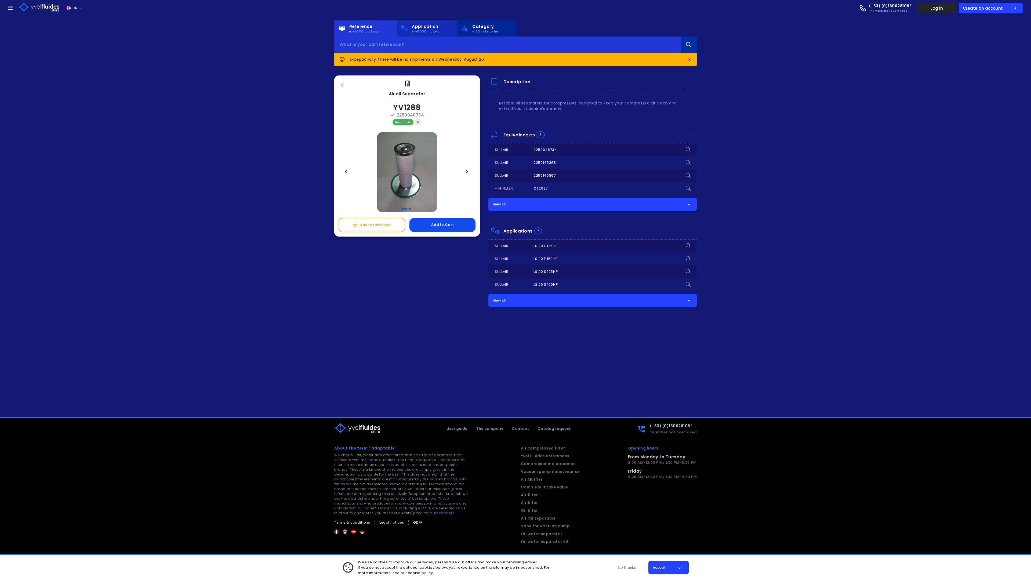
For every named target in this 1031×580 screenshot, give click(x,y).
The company (489, 428)
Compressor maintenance (548, 463)
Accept (659, 567)
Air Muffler (532, 479)
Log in (937, 8)
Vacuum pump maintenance (550, 471)
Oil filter (529, 510)
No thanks (627, 567)
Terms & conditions (352, 522)
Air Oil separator (538, 518)
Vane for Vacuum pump (545, 526)
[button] (404, 209)
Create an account (990, 8)
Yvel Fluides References (545, 456)
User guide (457, 428)
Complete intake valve (544, 487)
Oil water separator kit (545, 541)
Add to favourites (371, 225)
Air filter (529, 495)
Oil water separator (541, 533)
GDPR (418, 522)
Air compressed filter (543, 448)
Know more (444, 513)
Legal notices (391, 522)
